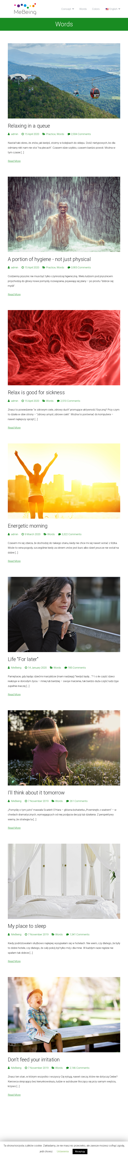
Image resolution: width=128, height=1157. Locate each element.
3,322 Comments (71, 534)
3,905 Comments (81, 267)
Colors (96, 9)
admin (14, 134)
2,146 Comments (79, 1067)
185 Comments (77, 667)
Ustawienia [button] (63, 1151)
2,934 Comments (81, 134)
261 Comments (79, 801)
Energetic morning (27, 526)
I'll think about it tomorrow (36, 793)
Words (83, 9)
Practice (51, 134)
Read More (14, 161)
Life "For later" (23, 659)
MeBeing (16, 667)
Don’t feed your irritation (34, 1060)
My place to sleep (27, 926)
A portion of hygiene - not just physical (49, 259)
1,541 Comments (79, 934)
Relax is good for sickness (36, 392)
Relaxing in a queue (29, 126)
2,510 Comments (70, 400)
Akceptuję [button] (80, 1151)
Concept (66, 9)
